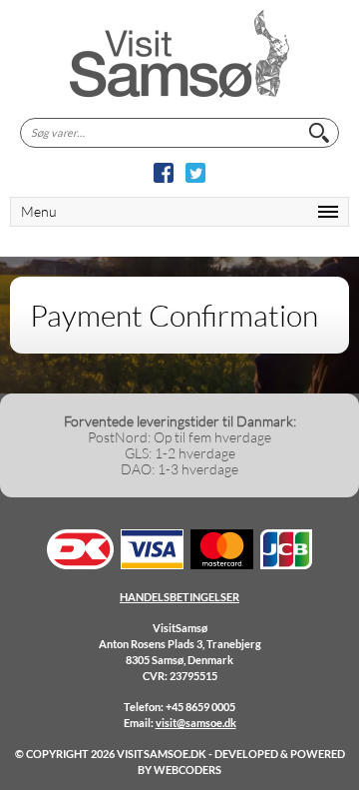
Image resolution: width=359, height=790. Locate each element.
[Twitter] (195, 173)
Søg (319, 133)
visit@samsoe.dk (196, 722)
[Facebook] (164, 173)
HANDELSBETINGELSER (179, 596)
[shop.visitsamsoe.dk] (179, 54)
